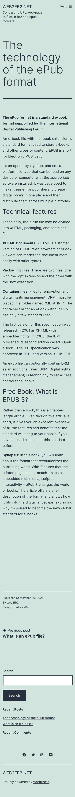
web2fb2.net (17, 6)
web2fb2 (13, 602)
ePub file (36, 222)
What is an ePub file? (18, 724)
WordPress (41, 782)
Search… (9, 671)
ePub (27, 607)
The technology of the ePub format (29, 718)
